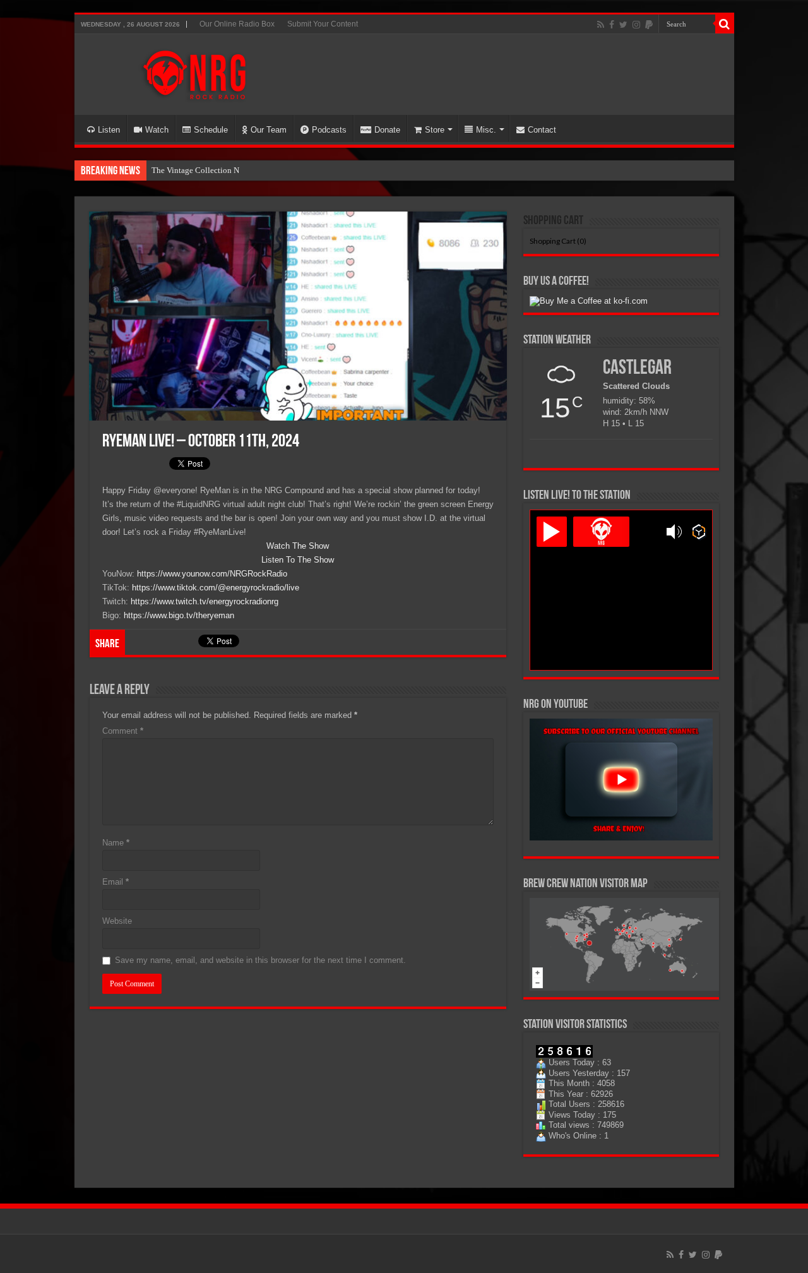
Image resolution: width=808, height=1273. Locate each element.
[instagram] (636, 24)
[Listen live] (552, 532)
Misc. (486, 129)
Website (117, 921)
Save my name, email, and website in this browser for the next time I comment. (260, 960)
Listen (109, 129)
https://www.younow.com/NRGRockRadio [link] (212, 573)
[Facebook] (611, 24)
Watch (157, 129)
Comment (122, 731)
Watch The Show (297, 546)
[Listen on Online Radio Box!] (699, 531)
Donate (387, 129)
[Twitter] (623, 24)
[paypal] (649, 24)
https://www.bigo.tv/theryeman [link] (179, 615)
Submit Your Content (322, 24)
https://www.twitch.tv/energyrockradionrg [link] (204, 601)
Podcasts (329, 129)
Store (434, 129)
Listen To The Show (297, 560)
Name (115, 842)
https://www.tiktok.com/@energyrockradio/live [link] (215, 587)
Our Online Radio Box (237, 24)
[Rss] (600, 24)
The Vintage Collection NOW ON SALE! (221, 170)
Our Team (269, 129)
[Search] (724, 24)
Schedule (211, 129)
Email (115, 882)
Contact (542, 129)
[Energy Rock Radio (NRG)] (194, 72)
